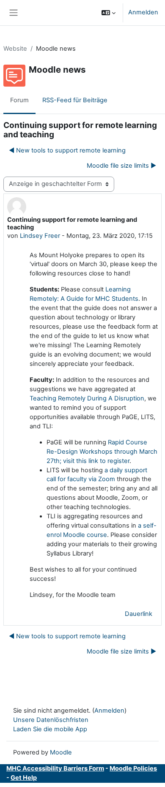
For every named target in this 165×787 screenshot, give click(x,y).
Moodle (61, 752)
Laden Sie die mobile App (50, 729)
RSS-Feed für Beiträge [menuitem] (74, 100)
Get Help (24, 778)
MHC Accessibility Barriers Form (55, 768)
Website (15, 48)
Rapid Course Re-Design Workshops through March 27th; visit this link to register (102, 451)
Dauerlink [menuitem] (138, 614)
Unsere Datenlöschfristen (50, 720)
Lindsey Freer (40, 236)
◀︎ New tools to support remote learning (67, 150)
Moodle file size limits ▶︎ (121, 165)
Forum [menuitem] (19, 100)
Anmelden (143, 12)
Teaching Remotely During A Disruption (87, 398)
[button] (108, 12)
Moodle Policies (133, 768)
